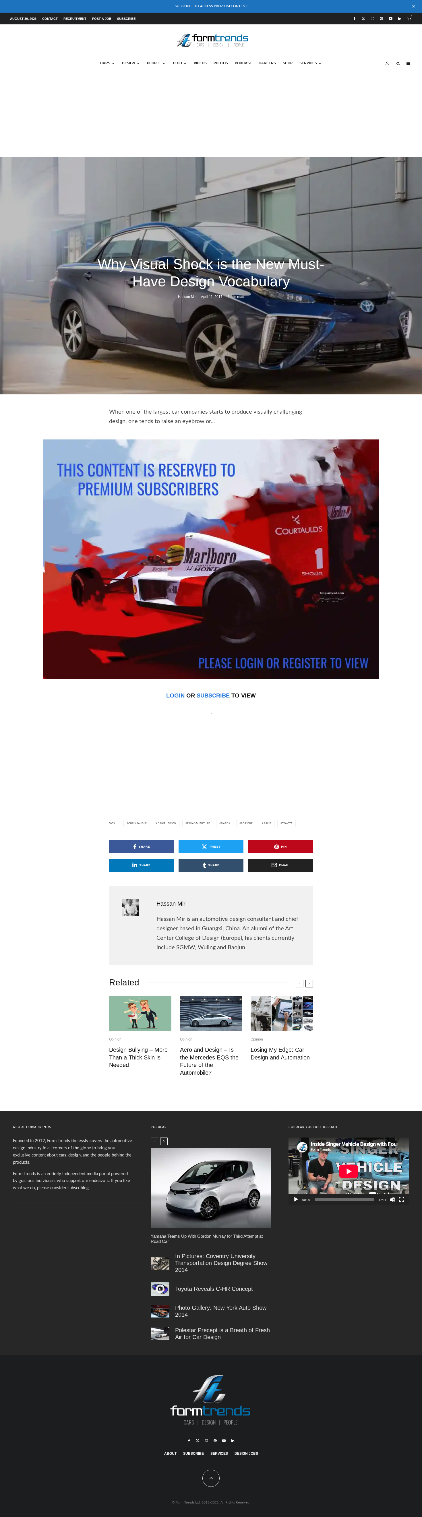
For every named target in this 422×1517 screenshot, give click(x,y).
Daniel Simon (167, 823)
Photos (221, 63)
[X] (363, 18)
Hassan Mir (187, 297)
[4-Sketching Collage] (282, 1013)
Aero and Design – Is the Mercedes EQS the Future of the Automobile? (209, 1061)
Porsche (247, 823)
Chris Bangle (137, 823)
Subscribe (126, 18)
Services (308, 63)
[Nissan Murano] (160, 1311)
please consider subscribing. (63, 1188)
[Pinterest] (381, 18)
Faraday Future (198, 823)
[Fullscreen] (401, 1199)
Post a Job (101, 18)
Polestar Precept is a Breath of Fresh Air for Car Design (222, 1333)
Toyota (287, 823)
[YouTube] (390, 18)
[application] (349, 1171)
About (170, 1454)
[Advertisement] (211, 114)
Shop (288, 63)
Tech (177, 63)
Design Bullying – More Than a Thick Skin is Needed (138, 1057)
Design (128, 63)
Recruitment (74, 18)
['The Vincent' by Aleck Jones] (160, 1262)
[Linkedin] (399, 18)
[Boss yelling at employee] (140, 1013)
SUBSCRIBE (213, 695)
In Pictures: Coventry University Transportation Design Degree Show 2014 (221, 1263)
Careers (267, 63)
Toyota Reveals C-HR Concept (214, 1289)
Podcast (243, 63)
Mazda (225, 823)
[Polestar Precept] (160, 1333)
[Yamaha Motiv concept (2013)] (211, 1188)
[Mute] (392, 1199)
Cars (105, 63)
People (154, 63)
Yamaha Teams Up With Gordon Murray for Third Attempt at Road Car (207, 1239)
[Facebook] (355, 18)
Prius (267, 823)
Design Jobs (246, 1454)
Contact (50, 18)
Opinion (115, 1039)
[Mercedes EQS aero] (211, 1013)
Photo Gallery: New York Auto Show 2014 (220, 1311)
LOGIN (175, 695)
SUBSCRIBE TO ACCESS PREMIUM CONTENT (211, 6)
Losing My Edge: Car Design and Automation (280, 1054)
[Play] (296, 1199)
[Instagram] (372, 18)
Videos (200, 63)
